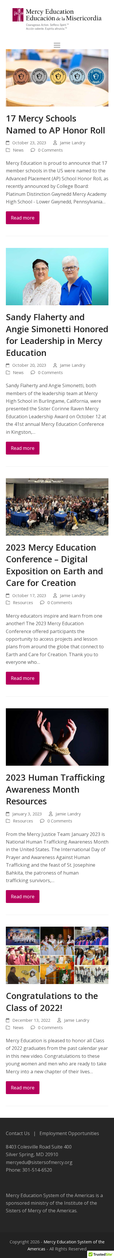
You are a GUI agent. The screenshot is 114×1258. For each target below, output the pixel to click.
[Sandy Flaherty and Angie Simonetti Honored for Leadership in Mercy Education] (57, 276)
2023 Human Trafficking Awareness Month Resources (55, 789)
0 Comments (50, 150)
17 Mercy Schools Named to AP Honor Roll (55, 124)
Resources (23, 602)
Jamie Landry (72, 142)
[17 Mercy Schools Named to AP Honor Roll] (57, 77)
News (18, 150)
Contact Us (18, 1133)
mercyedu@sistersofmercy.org (39, 1162)
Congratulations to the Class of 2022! (52, 1002)
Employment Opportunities (69, 1133)
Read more (22, 218)
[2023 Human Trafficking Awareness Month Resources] (57, 736)
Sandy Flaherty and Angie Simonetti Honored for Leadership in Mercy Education (57, 335)
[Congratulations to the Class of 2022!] (57, 955)
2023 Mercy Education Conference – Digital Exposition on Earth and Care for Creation (54, 565)
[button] (57, 45)
